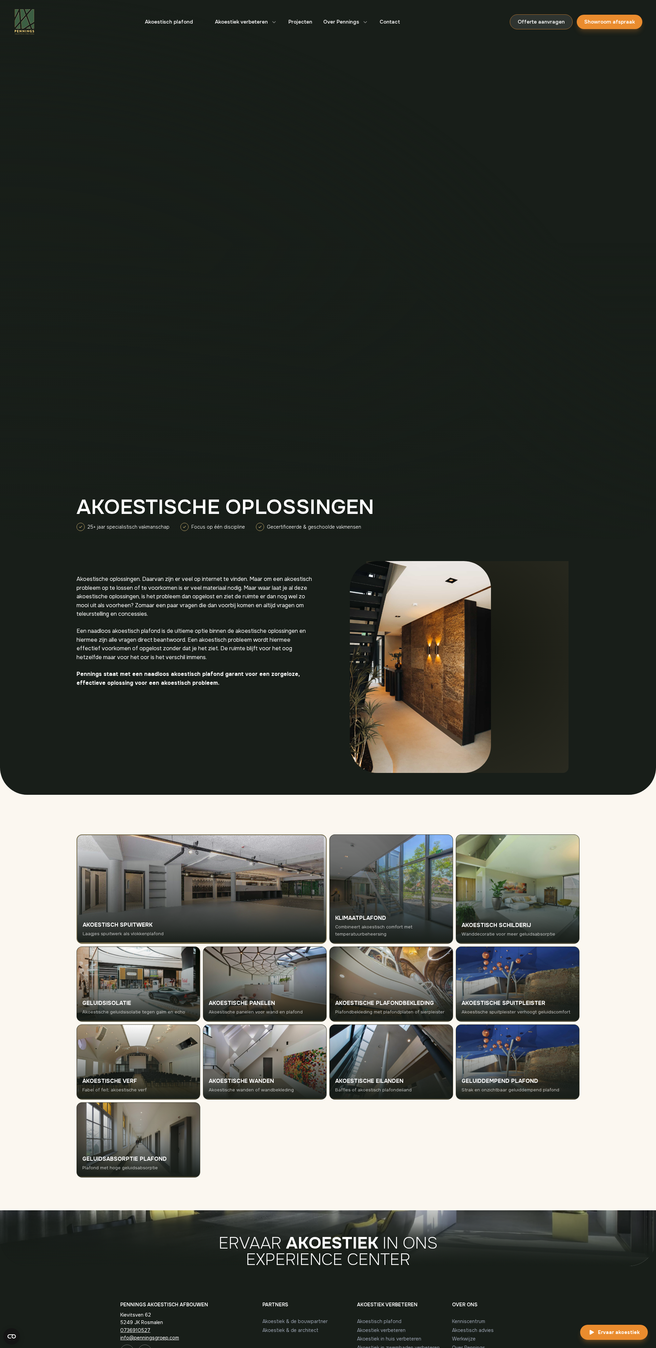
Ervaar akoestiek (619, 1332)
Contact (390, 21)
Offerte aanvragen (541, 21)
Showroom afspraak (609, 21)
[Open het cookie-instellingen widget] (11, 1336)
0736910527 (135, 1330)
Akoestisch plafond (169, 21)
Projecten (300, 21)
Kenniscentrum (468, 1321)
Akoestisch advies (473, 1330)
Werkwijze (464, 1339)
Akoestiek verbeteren (241, 21)
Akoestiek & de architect (290, 1330)
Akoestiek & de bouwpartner (295, 1321)
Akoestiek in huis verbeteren (389, 1339)
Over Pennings (341, 21)
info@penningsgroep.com (149, 1338)
